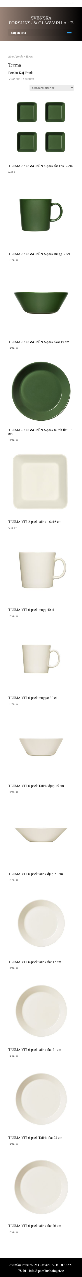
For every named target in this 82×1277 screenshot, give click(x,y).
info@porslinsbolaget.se (46, 1270)
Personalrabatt (43, 3)
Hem (11, 56)
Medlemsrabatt (65, 3)
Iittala (19, 56)
